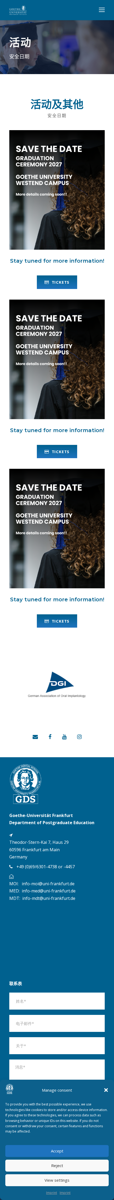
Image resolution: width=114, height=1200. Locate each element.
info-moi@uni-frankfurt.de (48, 884)
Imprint (51, 1192)
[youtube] (64, 736)
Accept (57, 1151)
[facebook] (50, 736)
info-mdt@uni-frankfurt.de (48, 898)
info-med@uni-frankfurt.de (49, 891)
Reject (57, 1165)
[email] (35, 736)
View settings (57, 1180)
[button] (106, 1090)
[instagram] (79, 736)
